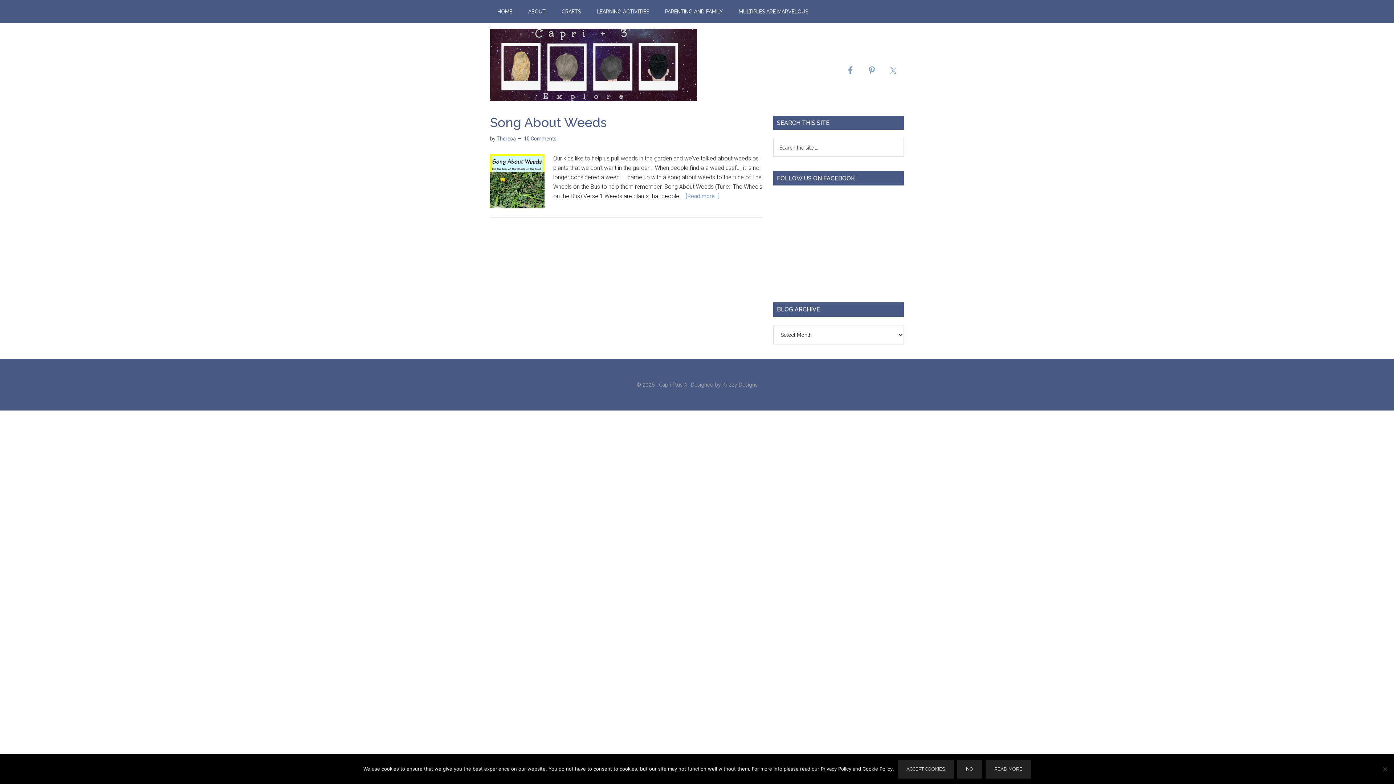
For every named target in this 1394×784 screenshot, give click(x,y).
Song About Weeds (548, 122)
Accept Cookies (925, 769)
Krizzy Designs (740, 385)
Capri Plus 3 (673, 385)
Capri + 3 (593, 65)
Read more (1008, 769)
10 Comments (540, 139)
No (969, 769)
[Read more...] (703, 196)
